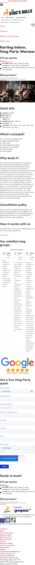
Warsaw (3, 31)
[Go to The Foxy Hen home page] (17, 11)
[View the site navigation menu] (1, 5)
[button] (2, 60)
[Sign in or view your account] (16, 24)
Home (2, 26)
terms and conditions (15, 217)
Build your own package (9, 36)
